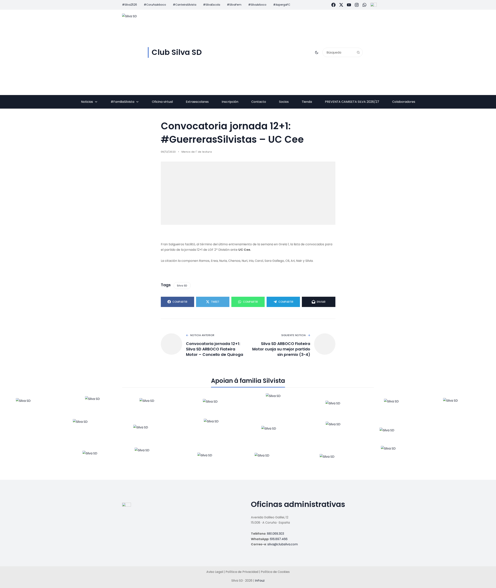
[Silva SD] (33, 406)
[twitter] (341, 5)
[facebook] (333, 5)
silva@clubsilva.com (282, 544)
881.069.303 (275, 533)
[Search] (358, 52)
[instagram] (357, 5)
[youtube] (349, 5)
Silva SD (182, 285)
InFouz (260, 580)
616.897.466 (279, 539)
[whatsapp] (364, 5)
